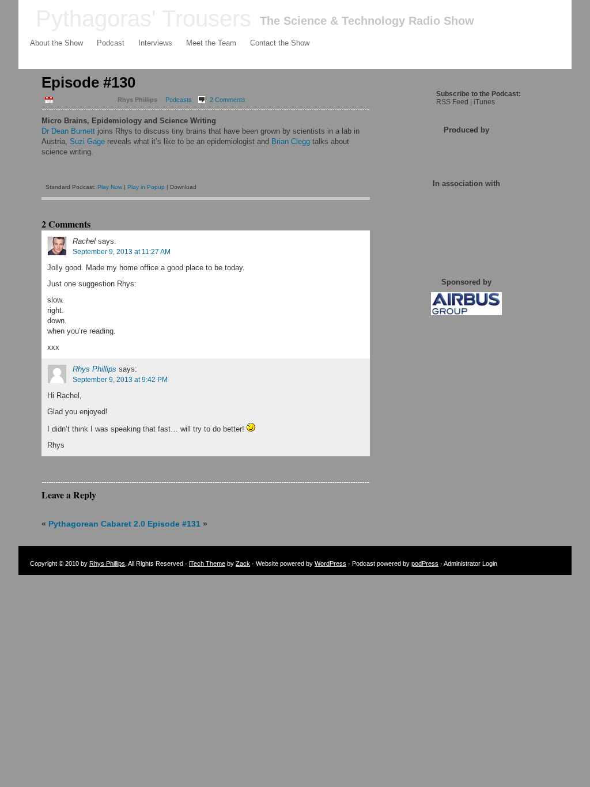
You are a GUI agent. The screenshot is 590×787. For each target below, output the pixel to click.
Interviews (155, 43)
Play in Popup (146, 187)
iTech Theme (207, 563)
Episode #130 (88, 82)
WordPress (330, 563)
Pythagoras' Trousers (143, 18)
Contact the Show (279, 43)
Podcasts (178, 99)
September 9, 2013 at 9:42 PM (120, 380)
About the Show (56, 43)
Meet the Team (211, 43)
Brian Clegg (290, 141)
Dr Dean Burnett (68, 131)
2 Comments (227, 99)
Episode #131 (174, 523)
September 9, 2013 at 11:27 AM (122, 252)
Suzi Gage (87, 141)
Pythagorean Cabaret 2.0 (96, 523)
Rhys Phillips (94, 369)
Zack (243, 563)
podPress (424, 563)
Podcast (110, 43)
